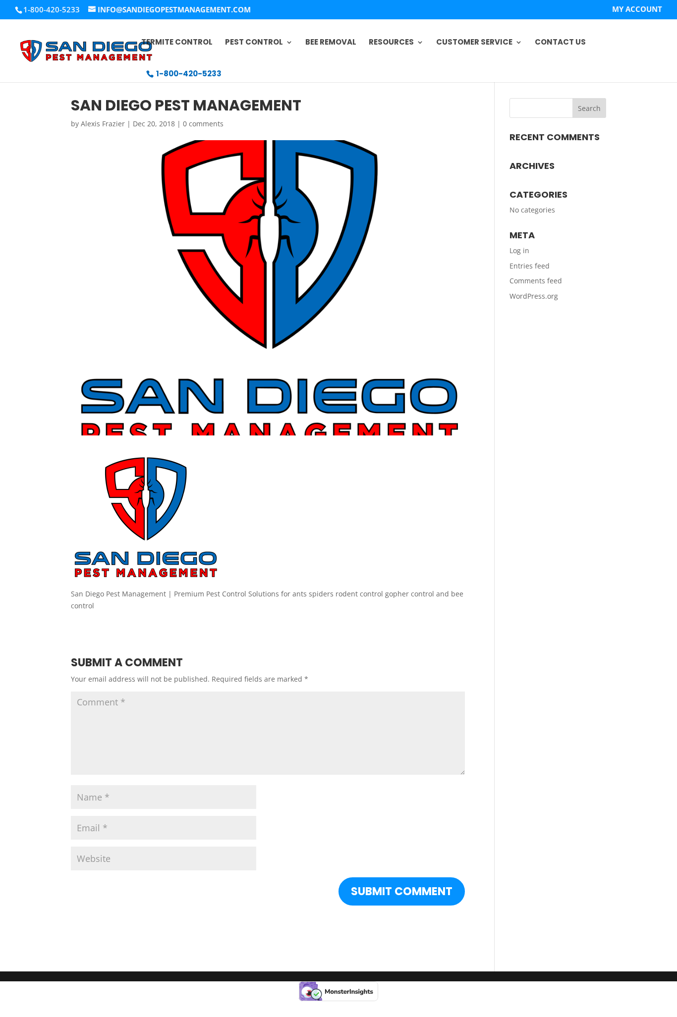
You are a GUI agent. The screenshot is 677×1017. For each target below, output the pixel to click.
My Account (637, 9)
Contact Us (560, 43)
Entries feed (529, 265)
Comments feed (535, 280)
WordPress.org (533, 296)
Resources (391, 43)
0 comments (203, 123)
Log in (519, 250)
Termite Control (177, 43)
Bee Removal (330, 43)
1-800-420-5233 (189, 73)
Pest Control (254, 43)
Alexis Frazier (103, 123)
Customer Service (474, 43)
